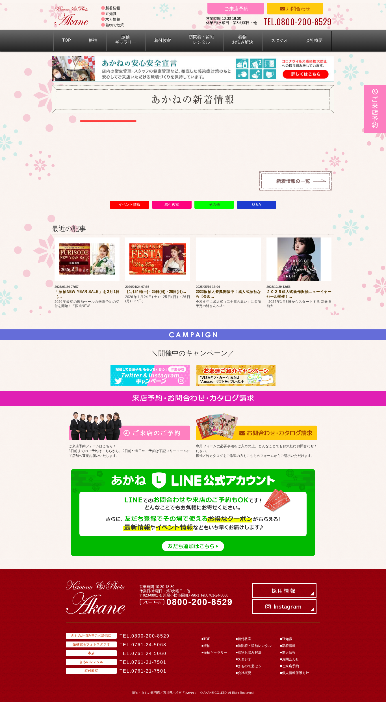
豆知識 (110, 14)
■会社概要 (243, 673)
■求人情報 (288, 653)
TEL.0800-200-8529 (145, 636)
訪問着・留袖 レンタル (201, 39)
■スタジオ (243, 659)
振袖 (93, 40)
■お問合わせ (289, 659)
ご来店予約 (235, 9)
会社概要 (314, 40)
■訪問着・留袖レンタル (254, 646)
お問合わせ (297, 9)
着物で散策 (114, 25)
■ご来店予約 (289, 666)
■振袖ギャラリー (214, 653)
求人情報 (112, 19)
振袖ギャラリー (125, 39)
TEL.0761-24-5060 (143, 653)
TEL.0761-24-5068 (143, 644)
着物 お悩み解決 (242, 39)
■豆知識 (286, 639)
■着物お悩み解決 (248, 653)
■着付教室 (243, 639)
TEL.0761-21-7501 (143, 662)
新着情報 (112, 8)
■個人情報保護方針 (294, 673)
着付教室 (162, 40)
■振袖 (205, 646)
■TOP (205, 639)
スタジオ (279, 40)
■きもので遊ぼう (248, 666)
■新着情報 (288, 646)
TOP (66, 40)
